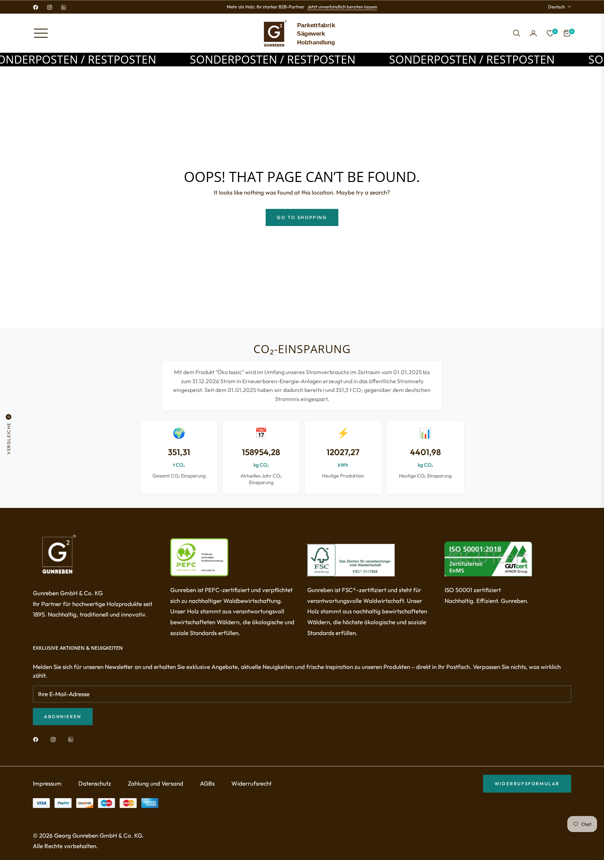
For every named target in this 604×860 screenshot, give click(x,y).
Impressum (47, 783)
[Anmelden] (533, 33)
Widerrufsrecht (251, 783)
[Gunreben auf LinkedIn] (72, 739)
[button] (516, 33)
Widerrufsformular (527, 783)
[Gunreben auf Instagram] (54, 739)
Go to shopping (302, 217)
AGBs (207, 783)
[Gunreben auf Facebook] (37, 739)
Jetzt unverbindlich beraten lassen (342, 6)
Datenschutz (94, 783)
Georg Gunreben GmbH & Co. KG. (99, 835)
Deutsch (556, 6)
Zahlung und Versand (155, 783)
